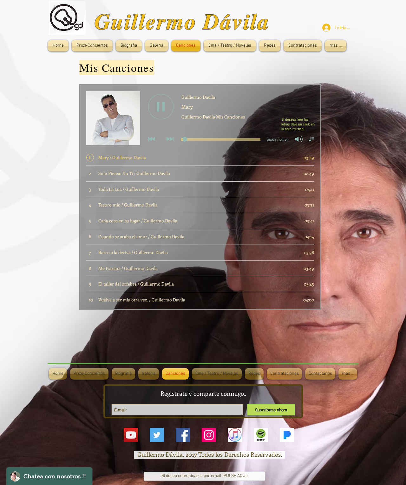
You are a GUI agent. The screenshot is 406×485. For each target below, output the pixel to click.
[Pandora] (287, 435)
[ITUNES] (235, 435)
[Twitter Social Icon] (157, 435)
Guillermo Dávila (182, 20)
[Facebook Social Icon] (183, 435)
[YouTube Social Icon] (131, 435)
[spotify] (261, 435)
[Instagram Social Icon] (209, 435)
